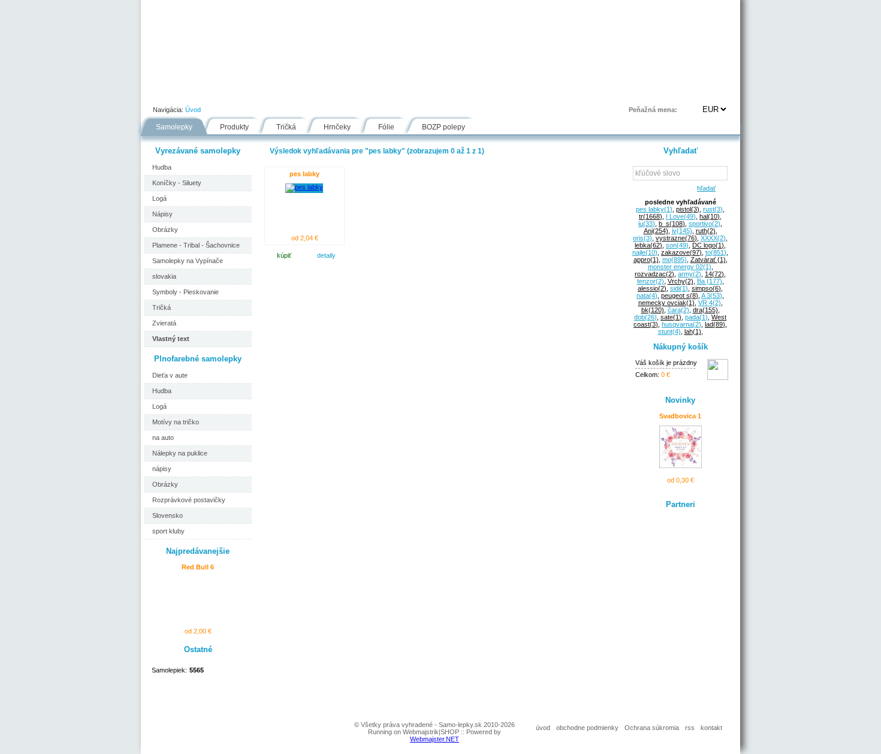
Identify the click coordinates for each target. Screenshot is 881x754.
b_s (672, 223)
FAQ (496, 92)
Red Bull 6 (198, 567)
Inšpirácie (445, 92)
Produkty (234, 127)
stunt (669, 331)
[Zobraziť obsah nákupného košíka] (717, 377)
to (715, 252)
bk (652, 309)
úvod (543, 727)
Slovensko (167, 515)
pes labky (304, 173)
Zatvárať (708, 259)
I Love (681, 216)
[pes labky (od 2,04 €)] (304, 187)
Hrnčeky (337, 127)
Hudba (161, 167)
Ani (656, 230)
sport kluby (168, 531)
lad (715, 324)
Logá (159, 198)
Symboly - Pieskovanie (185, 291)
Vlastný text (170, 338)
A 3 (711, 295)
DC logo (708, 245)
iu (646, 223)
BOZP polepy (443, 127)
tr (650, 216)
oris (642, 238)
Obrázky (165, 229)
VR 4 (709, 302)
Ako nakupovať (280, 92)
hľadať (704, 188)
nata (646, 295)
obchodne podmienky (587, 727)
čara (678, 309)
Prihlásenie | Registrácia (691, 92)
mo (674, 259)
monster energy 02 (679, 266)
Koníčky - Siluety (176, 182)
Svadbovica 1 (680, 416)
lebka (648, 245)
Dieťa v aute (170, 375)
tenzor (650, 281)
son (677, 245)
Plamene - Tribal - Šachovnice (196, 245)
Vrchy (680, 281)
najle (644, 252)
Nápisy (162, 214)
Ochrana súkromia (651, 727)
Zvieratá (164, 323)
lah (692, 331)
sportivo (704, 223)
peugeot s (679, 295)
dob (645, 317)
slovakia (164, 276)
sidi (679, 288)
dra (705, 309)
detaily (326, 255)
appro (646, 259)
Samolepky (174, 127)
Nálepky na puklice (179, 453)
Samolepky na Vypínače (187, 260)
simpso (706, 288)
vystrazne (676, 238)
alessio (652, 288)
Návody (345, 92)
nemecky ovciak (666, 302)
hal (709, 216)
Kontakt (544, 92)
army (689, 274)
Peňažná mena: (653, 109)
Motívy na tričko (175, 422)
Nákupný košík (680, 346)
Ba (709, 281)
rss (690, 727)
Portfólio (213, 92)
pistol (687, 209)
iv (682, 230)
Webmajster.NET (434, 739)
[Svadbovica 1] (680, 465)
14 (714, 274)
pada (696, 317)
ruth (706, 230)
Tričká (286, 127)
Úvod (162, 92)
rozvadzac (654, 274)
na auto (163, 437)
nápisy (161, 468)
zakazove (681, 252)
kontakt (711, 727)
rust (713, 209)
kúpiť (284, 255)
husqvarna (681, 324)
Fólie (394, 92)
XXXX (713, 238)
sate (670, 317)
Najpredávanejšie (198, 551)
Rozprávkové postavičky (188, 499)
